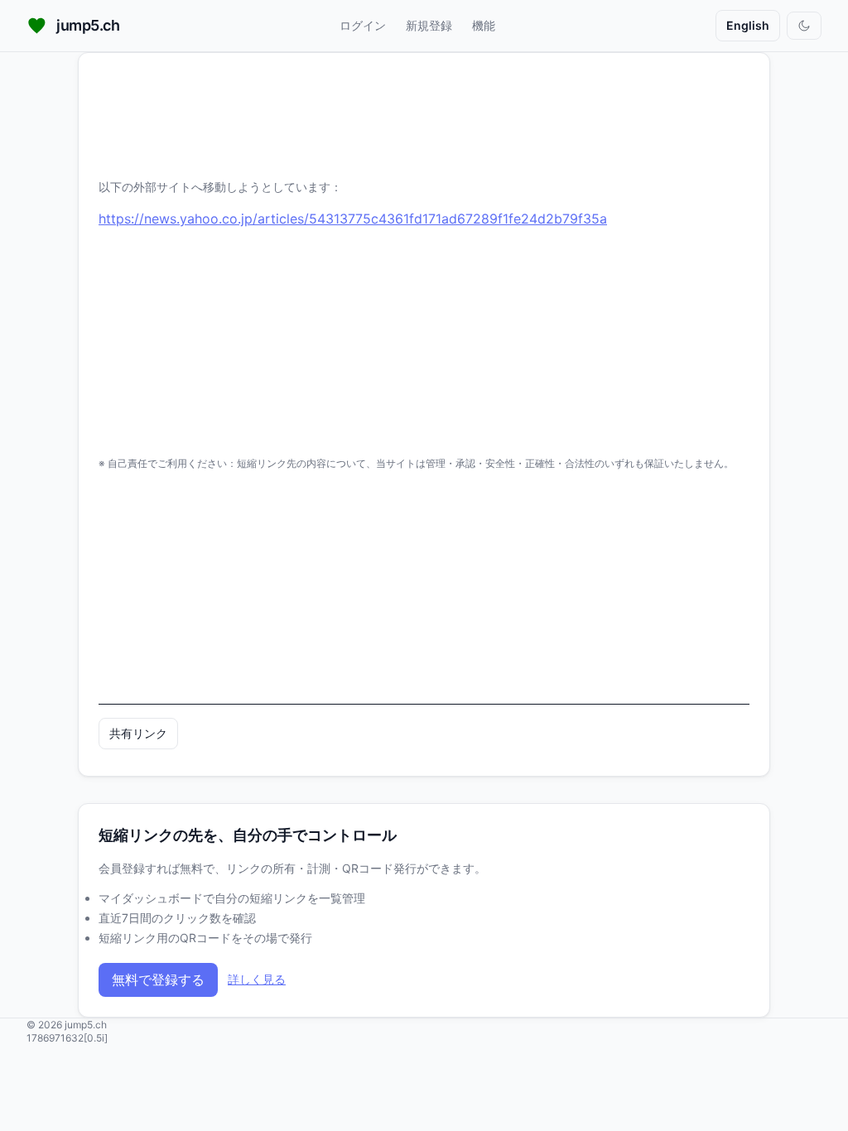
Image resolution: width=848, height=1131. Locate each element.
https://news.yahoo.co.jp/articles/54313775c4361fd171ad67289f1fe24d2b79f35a (353, 218)
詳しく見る (257, 979)
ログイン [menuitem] (363, 25)
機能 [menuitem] (483, 25)
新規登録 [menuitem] (429, 25)
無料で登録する (158, 979)
